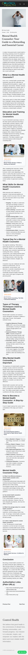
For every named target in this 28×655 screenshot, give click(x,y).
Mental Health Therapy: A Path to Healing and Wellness (12, 163)
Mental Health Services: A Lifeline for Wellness (14, 554)
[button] (20, 4)
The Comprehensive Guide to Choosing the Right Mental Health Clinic (13, 433)
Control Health (11, 620)
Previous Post (6, 604)
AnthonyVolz (14, 32)
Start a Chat (23, 652)
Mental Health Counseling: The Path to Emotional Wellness (13, 298)
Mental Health (6, 30)
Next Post (22, 604)
